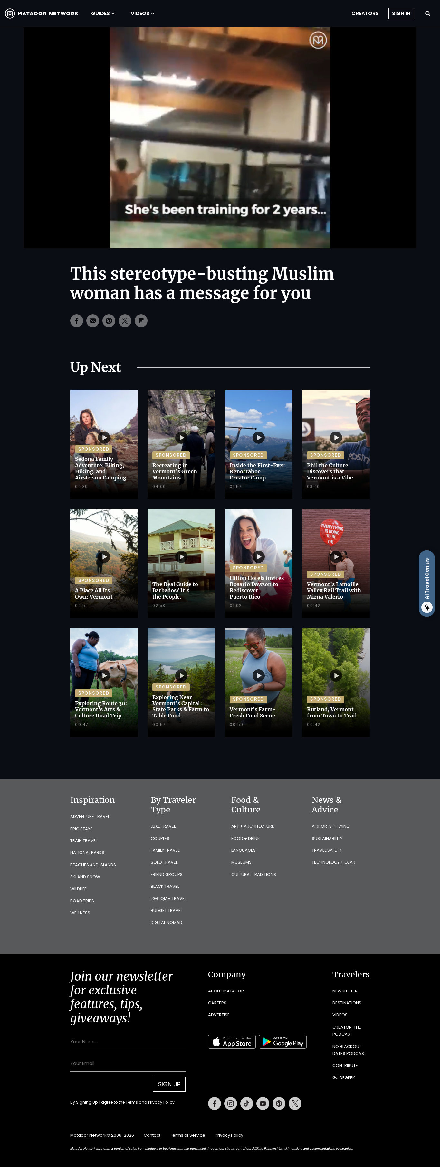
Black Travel (165, 886)
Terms (132, 1102)
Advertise (219, 1015)
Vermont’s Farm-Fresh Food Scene (253, 712)
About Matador (226, 991)
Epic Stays (81, 829)
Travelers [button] (351, 974)
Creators (365, 13)
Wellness (80, 913)
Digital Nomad (166, 922)
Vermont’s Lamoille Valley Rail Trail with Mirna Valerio (334, 590)
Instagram (230, 1103)
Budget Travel (166, 910)
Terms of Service (187, 1135)
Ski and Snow (85, 877)
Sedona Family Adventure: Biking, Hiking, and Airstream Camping (100, 468)
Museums (241, 862)
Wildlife (78, 889)
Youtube (262, 1103)
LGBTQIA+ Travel (168, 899)
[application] (220, 137)
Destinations (346, 1003)
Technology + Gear (333, 862)
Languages (243, 850)
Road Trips (82, 901)
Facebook (214, 1103)
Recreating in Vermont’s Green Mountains (174, 471)
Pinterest (279, 1103)
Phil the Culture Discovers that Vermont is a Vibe (330, 471)
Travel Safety (326, 850)
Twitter (295, 1103)
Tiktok (246, 1103)
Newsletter (345, 991)
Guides (100, 13)
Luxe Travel (163, 826)
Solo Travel (164, 862)
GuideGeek (343, 1078)
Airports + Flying (330, 826)
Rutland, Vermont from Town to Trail (332, 712)
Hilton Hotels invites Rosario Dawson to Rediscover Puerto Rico (257, 587)
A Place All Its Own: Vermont (94, 593)
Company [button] (227, 974)
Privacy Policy (161, 1102)
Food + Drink (245, 838)
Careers (217, 1003)
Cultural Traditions (253, 874)
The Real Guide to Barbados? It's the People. (175, 590)
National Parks (87, 852)
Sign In (401, 13)
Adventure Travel (90, 816)
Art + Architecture (252, 826)
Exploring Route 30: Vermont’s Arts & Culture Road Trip (101, 709)
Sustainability (327, 838)
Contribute (345, 1065)
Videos (140, 13)
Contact (152, 1135)
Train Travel (83, 841)
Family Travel (165, 850)
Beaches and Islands (93, 865)
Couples (160, 838)
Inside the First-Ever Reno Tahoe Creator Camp (257, 471)
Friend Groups (167, 874)
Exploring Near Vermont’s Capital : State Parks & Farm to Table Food (180, 706)
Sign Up (169, 1084)
